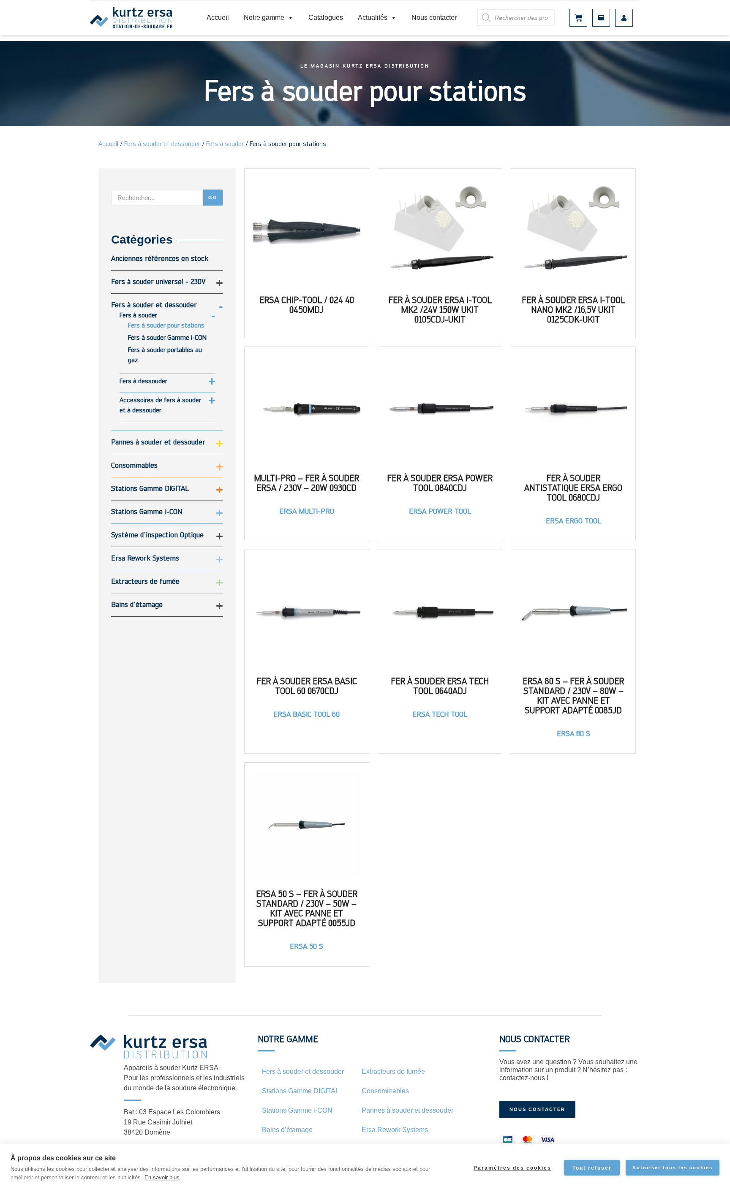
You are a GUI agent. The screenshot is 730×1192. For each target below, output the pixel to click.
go (213, 197)
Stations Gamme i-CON (146, 511)
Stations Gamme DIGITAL (150, 488)
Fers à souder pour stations (166, 325)
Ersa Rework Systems (145, 557)
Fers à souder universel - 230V (158, 281)
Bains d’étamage (287, 1129)
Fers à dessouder (143, 381)
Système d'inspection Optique (157, 534)
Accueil (218, 17)
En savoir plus (162, 1177)
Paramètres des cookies (512, 1168)
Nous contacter (434, 17)
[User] (624, 18)
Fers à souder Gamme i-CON (167, 337)
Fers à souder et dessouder (162, 144)
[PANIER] (578, 18)
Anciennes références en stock (159, 258)
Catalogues (325, 17)
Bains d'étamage (137, 604)
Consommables (134, 465)
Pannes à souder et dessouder (158, 441)
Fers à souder (225, 144)
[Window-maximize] (601, 18)
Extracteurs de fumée (145, 581)
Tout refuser (592, 1168)
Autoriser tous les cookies (672, 1167)
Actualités (372, 17)
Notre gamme (264, 17)
